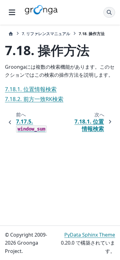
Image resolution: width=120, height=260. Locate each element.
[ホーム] (10, 33)
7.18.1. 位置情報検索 (31, 89)
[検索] (109, 12)
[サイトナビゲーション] (12, 12)
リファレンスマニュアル (46, 33)
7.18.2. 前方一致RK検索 (34, 99)
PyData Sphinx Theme (89, 234)
